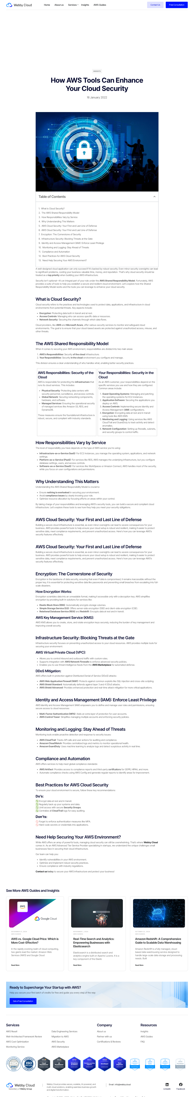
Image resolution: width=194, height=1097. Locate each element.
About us (59, 4)
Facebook (181, 1088)
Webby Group (26, 1089)
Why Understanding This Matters (58, 221)
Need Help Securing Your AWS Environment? (64, 260)
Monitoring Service (15, 1046)
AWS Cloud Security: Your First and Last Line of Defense (69, 225)
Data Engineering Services (64, 1031)
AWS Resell (11, 1031)
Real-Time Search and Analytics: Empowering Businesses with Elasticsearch (93, 942)
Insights (85, 4)
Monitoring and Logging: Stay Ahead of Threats (65, 247)
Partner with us (104, 1036)
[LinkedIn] (167, 1084)
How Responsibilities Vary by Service (60, 217)
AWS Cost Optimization (17, 1041)
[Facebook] (180, 1084)
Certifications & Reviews (109, 1041)
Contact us (41, 871)
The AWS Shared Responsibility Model (60, 212)
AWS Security (58, 1041)
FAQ (143, 1041)
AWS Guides (100, 4)
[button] (155, 196)
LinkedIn (167, 1088)
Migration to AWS (60, 1036)
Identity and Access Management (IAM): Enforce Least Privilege (73, 243)
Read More (15, 965)
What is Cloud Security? (52, 208)
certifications (114, 769)
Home (47, 4)
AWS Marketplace (60, 1046)
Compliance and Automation (56, 251)
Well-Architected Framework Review (24, 1036)
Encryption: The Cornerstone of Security (61, 234)
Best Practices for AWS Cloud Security (61, 256)
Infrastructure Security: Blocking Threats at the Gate (67, 238)
